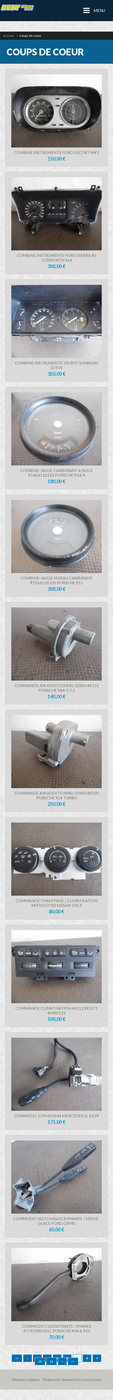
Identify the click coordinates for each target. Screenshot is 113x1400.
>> (73, 1361)
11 (51, 1361)
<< (16, 1358)
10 (40, 1361)
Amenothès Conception (81, 1379)
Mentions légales (26, 1379)
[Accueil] (17, 10)
